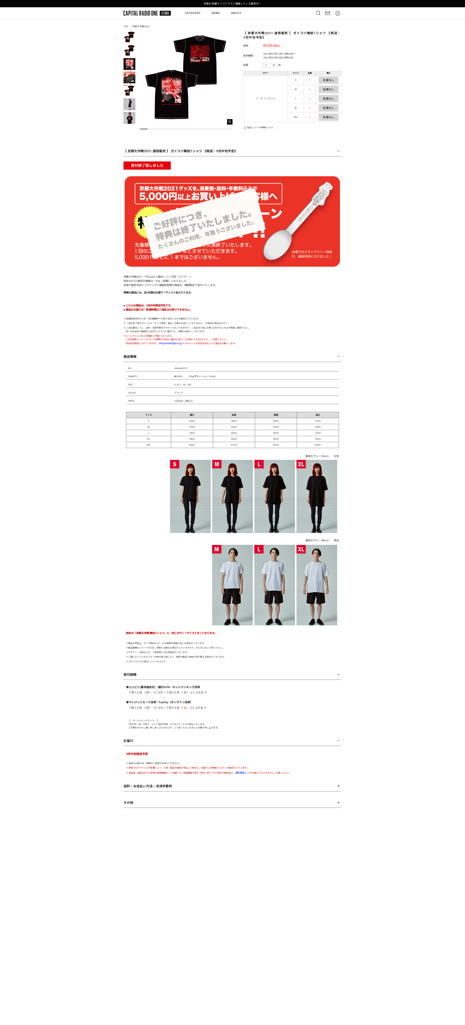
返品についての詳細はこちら (260, 127)
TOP (126, 26)
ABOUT (236, 13)
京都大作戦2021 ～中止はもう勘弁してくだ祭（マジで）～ (157, 276)
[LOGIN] (337, 13)
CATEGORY (193, 13)
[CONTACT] (327, 13)
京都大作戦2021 (141, 26)
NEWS (216, 13)
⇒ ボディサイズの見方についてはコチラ (146, 661)
